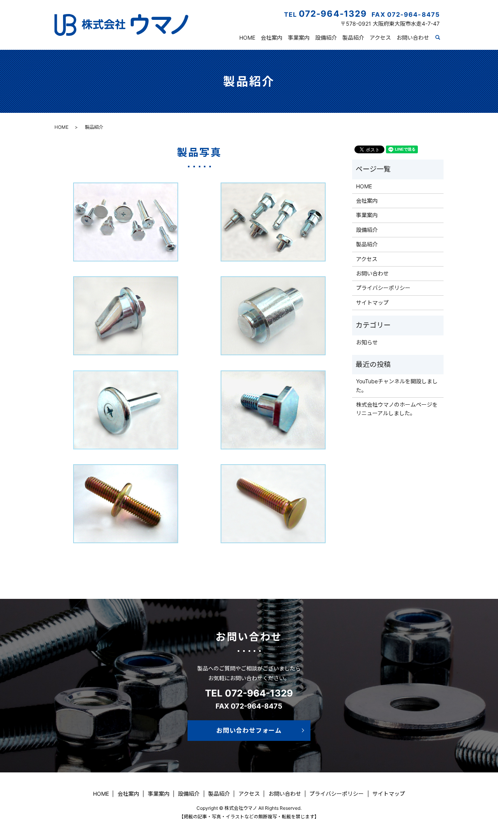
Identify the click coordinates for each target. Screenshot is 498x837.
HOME (247, 37)
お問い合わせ (412, 37)
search (442, 38)
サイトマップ (372, 302)
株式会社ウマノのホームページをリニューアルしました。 (397, 408)
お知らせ (367, 342)
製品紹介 (353, 37)
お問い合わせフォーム (249, 730)
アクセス (380, 37)
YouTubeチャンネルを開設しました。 (397, 385)
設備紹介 (326, 37)
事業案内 (299, 37)
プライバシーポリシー (383, 287)
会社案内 (271, 37)
